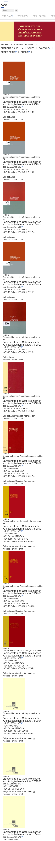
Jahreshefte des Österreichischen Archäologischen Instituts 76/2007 (22, 527)
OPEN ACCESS (40, 16)
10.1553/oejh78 (13, 406)
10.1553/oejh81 (13, 227)
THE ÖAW (7, 16)
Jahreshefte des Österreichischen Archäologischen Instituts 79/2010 (22, 343)
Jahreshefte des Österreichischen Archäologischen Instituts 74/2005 (22, 654)
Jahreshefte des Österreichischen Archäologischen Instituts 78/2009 (22, 402)
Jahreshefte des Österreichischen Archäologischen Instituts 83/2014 (22, 103)
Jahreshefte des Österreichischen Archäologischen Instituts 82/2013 (22, 163)
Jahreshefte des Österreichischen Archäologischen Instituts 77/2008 (22, 462)
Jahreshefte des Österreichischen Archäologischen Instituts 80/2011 (22, 283)
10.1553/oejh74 (13, 658)
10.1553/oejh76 (13, 531)
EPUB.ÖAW (23, 16)
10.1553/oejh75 (13, 596)
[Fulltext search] (16, 10)
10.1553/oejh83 (13, 107)
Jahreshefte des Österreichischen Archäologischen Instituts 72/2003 (22, 780)
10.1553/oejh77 (13, 466)
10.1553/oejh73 (13, 723)
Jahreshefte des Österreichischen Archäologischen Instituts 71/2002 (22, 833)
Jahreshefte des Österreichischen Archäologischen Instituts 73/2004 (22, 719)
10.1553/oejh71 (13, 837)
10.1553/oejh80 (13, 287)
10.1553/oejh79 (13, 347)
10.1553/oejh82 (13, 167)
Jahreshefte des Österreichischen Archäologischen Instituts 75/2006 (22, 592)
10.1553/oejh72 (13, 784)
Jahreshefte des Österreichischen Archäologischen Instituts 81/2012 (22, 223)
